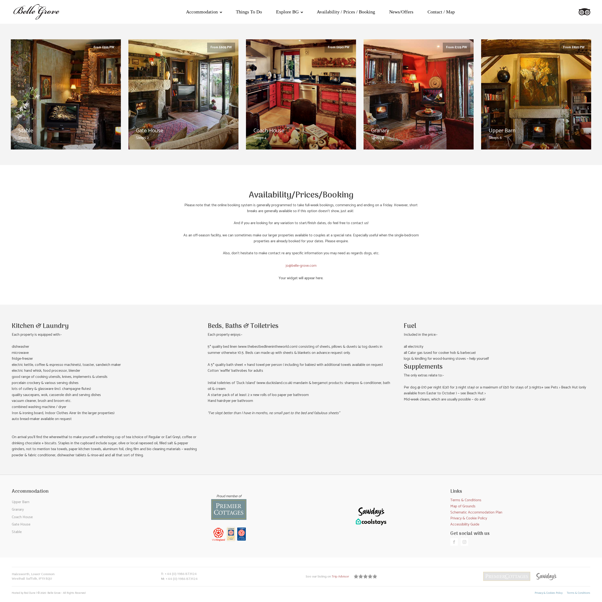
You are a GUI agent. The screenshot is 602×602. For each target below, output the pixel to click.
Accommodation (202, 11)
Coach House (22, 517)
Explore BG (287, 11)
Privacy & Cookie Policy (468, 518)
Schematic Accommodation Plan (476, 512)
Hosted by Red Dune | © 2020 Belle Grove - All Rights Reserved (49, 593)
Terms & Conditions (465, 500)
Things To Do (249, 11)
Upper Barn (20, 502)
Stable (17, 532)
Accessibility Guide (464, 524)
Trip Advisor (341, 576)
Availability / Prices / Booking (346, 11)
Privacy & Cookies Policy (548, 593)
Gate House (21, 524)
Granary (18, 509)
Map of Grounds (462, 506)
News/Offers (401, 11)
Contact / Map (441, 11)
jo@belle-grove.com (301, 266)
